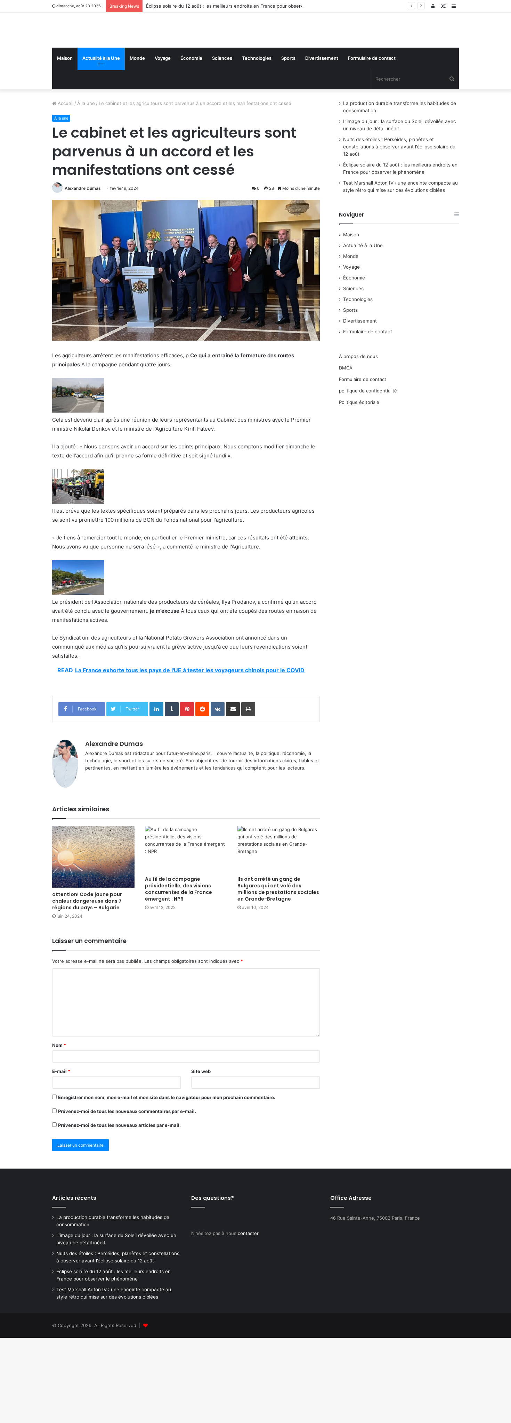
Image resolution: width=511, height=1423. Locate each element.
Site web (201, 1121)
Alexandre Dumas (83, 238)
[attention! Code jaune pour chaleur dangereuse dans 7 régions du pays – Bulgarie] (93, 907)
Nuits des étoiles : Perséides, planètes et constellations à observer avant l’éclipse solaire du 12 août (399, 197)
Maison (65, 108)
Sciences (222, 108)
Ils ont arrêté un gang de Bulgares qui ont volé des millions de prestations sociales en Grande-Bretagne (278, 939)
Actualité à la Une (101, 108)
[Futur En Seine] (116, 55)
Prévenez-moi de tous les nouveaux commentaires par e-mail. (127, 1161)
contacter (248, 1283)
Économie (191, 108)
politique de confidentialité (368, 441)
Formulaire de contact (372, 108)
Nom (59, 1095)
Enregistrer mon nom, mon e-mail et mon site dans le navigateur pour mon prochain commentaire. (166, 1147)
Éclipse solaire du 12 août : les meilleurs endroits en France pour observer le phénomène (243, 6)
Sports (288, 108)
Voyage (163, 108)
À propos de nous (358, 406)
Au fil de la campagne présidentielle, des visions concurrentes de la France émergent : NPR (178, 939)
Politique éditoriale (359, 452)
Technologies (256, 108)
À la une (86, 153)
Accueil (64, 153)
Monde (137, 108)
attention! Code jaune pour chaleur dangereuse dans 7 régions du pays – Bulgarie (87, 951)
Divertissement (321, 108)
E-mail (61, 1121)
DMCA (345, 418)
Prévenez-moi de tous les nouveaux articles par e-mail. (119, 1175)
